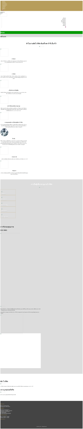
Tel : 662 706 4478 (3, 412)
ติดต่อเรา (3, 8)
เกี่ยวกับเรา (4, 2)
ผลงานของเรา (63, 21)
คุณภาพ (3, 7)
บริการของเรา (4, 3)
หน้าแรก (3, 1)
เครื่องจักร (4, 6)
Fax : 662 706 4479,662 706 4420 (5, 413)
